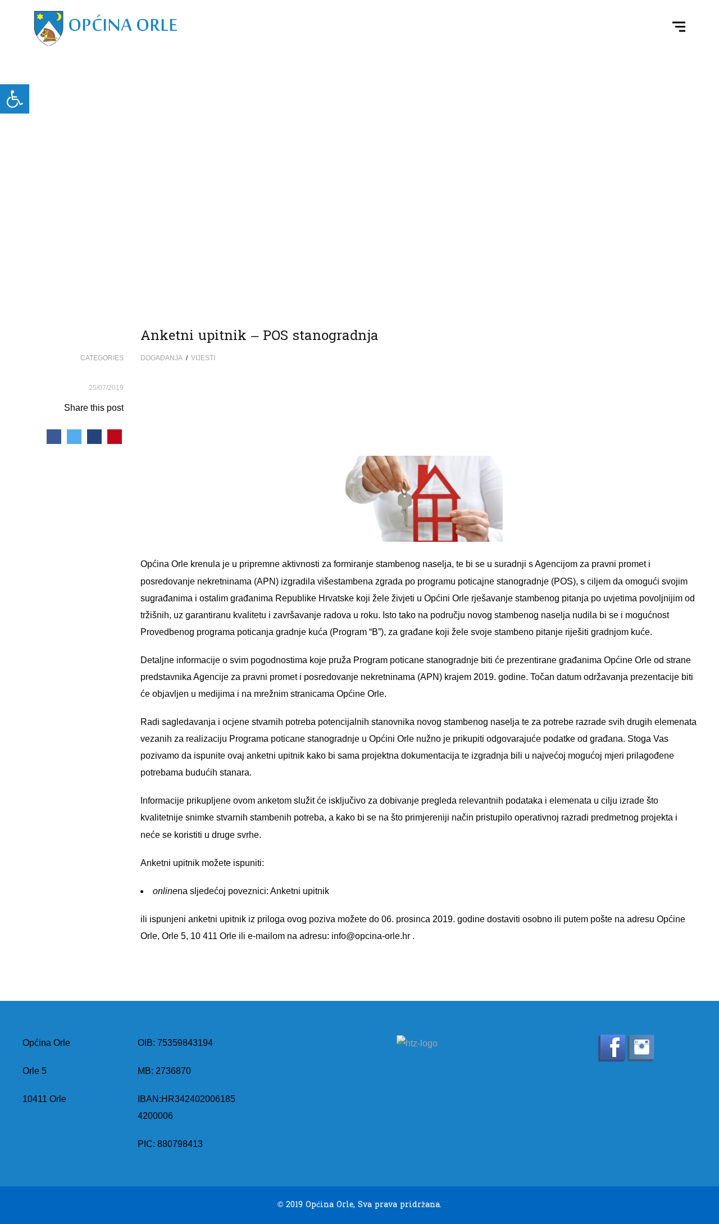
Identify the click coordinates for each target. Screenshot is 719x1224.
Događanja (161, 358)
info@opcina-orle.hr (370, 936)
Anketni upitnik (299, 891)
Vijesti (203, 358)
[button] (14, 99)
